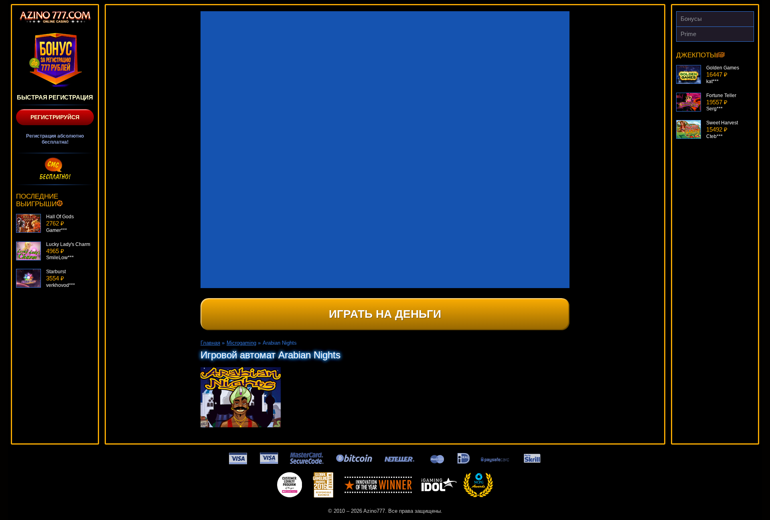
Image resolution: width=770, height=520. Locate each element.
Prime (688, 33)
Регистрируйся (54, 117)
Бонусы (691, 18)
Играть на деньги (385, 314)
